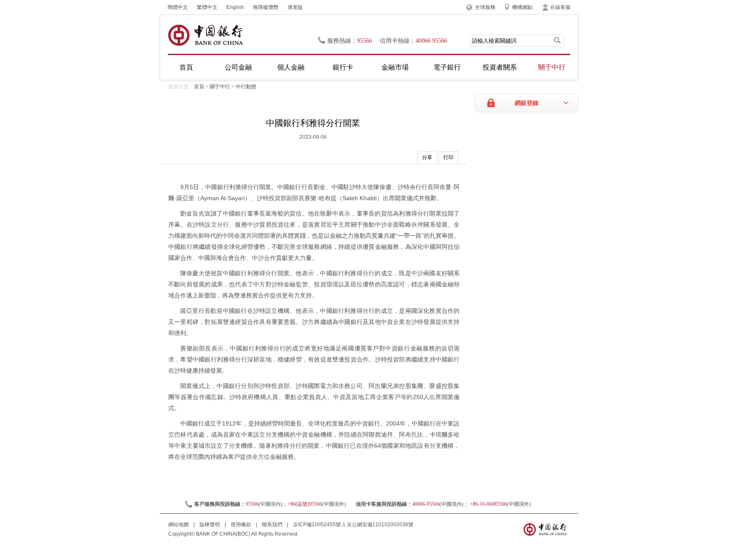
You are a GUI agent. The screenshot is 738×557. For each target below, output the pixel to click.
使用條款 (241, 525)
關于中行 (551, 67)
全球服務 (485, 7)
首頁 (186, 67)
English (235, 7)
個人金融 (291, 67)
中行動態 (246, 87)
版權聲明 (210, 525)
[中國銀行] (205, 35)
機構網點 (522, 7)
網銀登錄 (527, 103)
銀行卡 (343, 67)
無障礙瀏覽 (265, 7)
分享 (427, 157)
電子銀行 (447, 67)
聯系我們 (273, 525)
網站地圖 (179, 525)
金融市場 (395, 67)
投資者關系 (500, 67)
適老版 (295, 7)
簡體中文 (177, 7)
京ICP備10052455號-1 (319, 525)
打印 (448, 157)
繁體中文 (207, 7)
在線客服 (560, 7)
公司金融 (238, 67)
